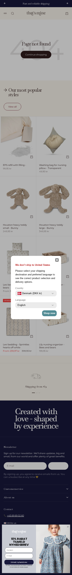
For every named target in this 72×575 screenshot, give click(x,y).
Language (20, 300)
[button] (57, 260)
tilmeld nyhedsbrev (19, 562)
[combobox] (30, 293)
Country (19, 288)
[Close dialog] (67, 526)
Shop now (49, 313)
